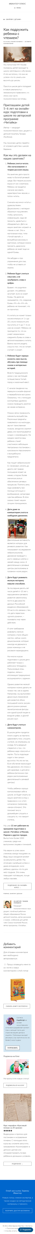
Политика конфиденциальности (18, 1228)
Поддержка (26, 1229)
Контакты (29, 1226)
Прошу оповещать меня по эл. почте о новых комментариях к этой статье (17, 967)
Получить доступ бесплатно (17, 1211)
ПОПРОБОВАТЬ (12, 1048)
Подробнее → (17, 1164)
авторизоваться (10, 958)
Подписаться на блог (15, 1085)
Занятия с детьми (13, 19)
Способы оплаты (11, 1231)
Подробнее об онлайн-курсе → (17, 886)
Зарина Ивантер (18, 1226)
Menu (19, 8)
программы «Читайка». (17, 925)
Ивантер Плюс (17, 3)
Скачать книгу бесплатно (17, 1006)
